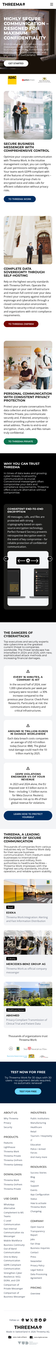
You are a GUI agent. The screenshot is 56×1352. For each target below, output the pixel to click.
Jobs (32, 1239)
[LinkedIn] (36, 1320)
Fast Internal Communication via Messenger (14, 1232)
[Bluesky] (27, 1320)
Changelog (36, 1211)
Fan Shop (35, 1243)
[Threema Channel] (23, 1320)
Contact (34, 1252)
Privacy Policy (37, 1265)
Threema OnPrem (13, 1160)
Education (35, 1144)
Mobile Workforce (13, 1240)
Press (33, 1256)
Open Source (37, 1226)
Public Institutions (39, 1118)
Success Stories (38, 1172)
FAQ (32, 1181)
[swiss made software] (17, 1337)
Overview (35, 1293)
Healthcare (36, 1127)
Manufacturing (38, 1122)
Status (33, 1198)
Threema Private (12, 1155)
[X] (31, 1320)
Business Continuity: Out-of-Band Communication (14, 1248)
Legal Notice (36, 1269)
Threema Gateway (13, 1164)
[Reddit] (40, 1320)
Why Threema (11, 1118)
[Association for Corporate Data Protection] (28, 1343)
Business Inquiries (40, 1248)
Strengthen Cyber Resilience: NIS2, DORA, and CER (13, 1276)
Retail (33, 1131)
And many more (38, 1157)
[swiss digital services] (38, 1337)
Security (8, 1127)
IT (31, 1140)
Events (33, 1190)
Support (34, 1185)
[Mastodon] (45, 1320)
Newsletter (36, 1261)
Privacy (7, 1122)
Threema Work (11, 1151)
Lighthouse (9, 1147)
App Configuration (39, 1194)
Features (8, 1142)
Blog (32, 1177)
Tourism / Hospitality (41, 1135)
